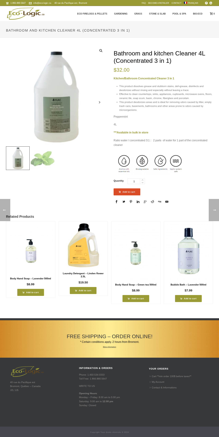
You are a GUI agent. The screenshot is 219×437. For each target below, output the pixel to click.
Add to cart (129, 192)
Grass (138, 13)
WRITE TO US (87, 386)
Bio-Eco (197, 13)
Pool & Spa (179, 13)
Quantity (119, 180)
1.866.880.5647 (18, 3)
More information (109, 347)
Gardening (120, 13)
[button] (101, 51)
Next (99, 102)
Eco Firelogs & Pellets (92, 13)
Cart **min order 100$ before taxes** (171, 376)
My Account (158, 382)
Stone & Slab (157, 13)
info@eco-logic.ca (42, 3)
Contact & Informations (164, 387)
